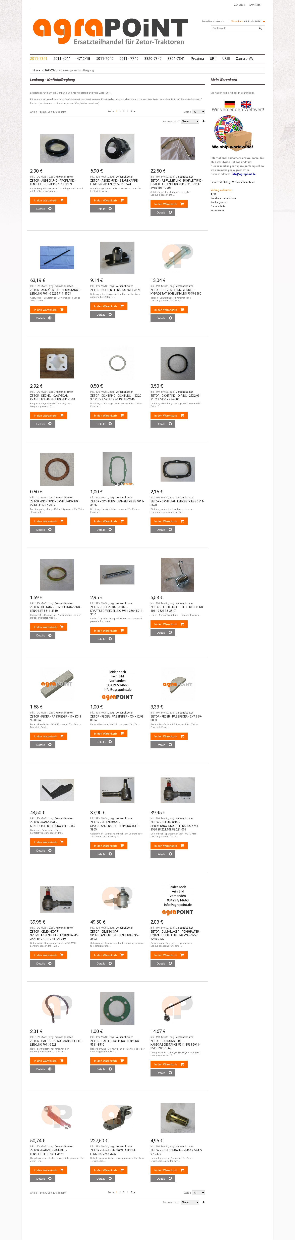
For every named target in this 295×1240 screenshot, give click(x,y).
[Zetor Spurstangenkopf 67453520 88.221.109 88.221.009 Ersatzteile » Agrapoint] (178, 790)
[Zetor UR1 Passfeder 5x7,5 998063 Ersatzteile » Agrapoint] (178, 684)
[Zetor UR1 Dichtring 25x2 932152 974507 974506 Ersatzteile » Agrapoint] (178, 363)
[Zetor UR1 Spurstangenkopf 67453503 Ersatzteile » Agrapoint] (117, 899)
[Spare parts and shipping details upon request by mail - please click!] (232, 114)
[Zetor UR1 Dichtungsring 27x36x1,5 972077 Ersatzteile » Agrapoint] (57, 469)
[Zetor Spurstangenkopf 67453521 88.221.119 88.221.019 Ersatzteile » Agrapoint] (57, 899)
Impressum (217, 210)
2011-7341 (51, 70)
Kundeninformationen (223, 198)
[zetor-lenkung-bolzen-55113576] (117, 258)
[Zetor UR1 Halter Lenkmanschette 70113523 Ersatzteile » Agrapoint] (57, 1009)
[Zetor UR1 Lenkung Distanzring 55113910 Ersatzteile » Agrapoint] (57, 575)
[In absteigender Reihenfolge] (203, 121)
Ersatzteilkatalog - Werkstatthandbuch (233, 182)
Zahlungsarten (219, 202)
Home (36, 70)
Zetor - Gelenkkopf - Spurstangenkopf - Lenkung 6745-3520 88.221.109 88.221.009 (175, 826)
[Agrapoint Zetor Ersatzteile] (230, 102)
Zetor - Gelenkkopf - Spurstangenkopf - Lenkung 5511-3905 (114, 826)
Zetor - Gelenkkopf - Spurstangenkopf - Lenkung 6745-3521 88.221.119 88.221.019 (54, 935)
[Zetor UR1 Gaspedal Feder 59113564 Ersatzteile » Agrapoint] (117, 575)
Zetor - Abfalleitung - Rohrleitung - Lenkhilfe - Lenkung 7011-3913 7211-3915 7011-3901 (177, 184)
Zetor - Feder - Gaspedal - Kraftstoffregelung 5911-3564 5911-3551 (116, 611)
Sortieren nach (171, 121)
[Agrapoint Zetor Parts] (246, 102)
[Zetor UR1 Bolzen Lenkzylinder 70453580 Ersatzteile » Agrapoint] (178, 258)
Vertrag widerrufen (221, 190)
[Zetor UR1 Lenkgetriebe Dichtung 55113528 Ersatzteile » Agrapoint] (178, 469)
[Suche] (260, 28)
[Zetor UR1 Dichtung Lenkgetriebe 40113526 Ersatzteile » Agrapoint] (117, 469)
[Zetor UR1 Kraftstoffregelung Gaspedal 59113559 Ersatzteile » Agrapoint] (57, 790)
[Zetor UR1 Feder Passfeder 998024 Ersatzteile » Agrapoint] (57, 684)
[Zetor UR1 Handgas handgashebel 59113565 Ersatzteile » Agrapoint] (178, 1009)
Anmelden (254, 5)
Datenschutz (218, 206)
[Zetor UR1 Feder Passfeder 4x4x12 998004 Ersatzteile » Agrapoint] (117, 684)
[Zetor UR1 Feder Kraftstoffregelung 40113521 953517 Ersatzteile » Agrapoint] (178, 575)
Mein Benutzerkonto (213, 21)
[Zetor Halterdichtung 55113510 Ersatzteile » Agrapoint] (117, 1009)
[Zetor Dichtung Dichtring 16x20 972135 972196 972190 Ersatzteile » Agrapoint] (117, 363)
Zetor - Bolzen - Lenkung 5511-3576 (115, 290)
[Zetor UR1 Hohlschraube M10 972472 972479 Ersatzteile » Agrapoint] (178, 1118)
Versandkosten (64, 176)
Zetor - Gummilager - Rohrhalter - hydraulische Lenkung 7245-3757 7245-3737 (176, 935)
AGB (213, 194)
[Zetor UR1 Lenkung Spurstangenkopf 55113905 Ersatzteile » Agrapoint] (117, 790)
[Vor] (135, 111)
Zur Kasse (239, 5)
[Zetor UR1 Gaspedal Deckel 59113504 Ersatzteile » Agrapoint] (57, 363)
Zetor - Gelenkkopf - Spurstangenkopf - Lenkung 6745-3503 (114, 935)
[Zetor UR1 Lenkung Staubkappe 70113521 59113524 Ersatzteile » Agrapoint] (117, 148)
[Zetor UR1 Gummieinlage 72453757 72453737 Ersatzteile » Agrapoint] (178, 899)
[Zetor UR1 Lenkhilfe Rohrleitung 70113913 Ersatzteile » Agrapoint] (178, 148)
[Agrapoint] (110, 31)
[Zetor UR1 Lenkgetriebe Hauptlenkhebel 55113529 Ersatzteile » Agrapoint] (57, 1118)
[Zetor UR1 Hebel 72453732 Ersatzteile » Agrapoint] (117, 1118)
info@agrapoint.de (244, 174)
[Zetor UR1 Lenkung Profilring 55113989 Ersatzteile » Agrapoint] (57, 148)
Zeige (187, 111)
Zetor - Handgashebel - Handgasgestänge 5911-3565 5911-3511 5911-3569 (175, 1044)
